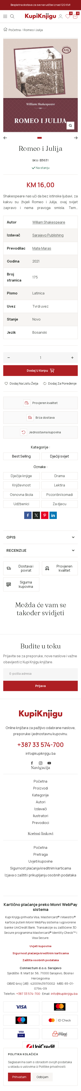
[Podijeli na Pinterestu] (44, 515)
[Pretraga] (12, 16)
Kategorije (40, 795)
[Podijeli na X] (36, 515)
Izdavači (40, 808)
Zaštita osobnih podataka (40, 960)
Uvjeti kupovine (41, 861)
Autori (40, 802)
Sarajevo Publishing (48, 235)
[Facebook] (32, 763)
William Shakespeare (48, 222)
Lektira (59, 485)
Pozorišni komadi (59, 494)
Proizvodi (40, 788)
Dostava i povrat (26, 568)
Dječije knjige (21, 475)
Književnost (21, 485)
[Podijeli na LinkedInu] (53, 515)
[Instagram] (40, 763)
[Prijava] (60, 16)
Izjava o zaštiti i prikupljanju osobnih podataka (40, 875)
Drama (59, 475)
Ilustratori (40, 815)
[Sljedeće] (76, 137)
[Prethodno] (5, 137)
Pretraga (40, 854)
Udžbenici (21, 503)
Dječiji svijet (59, 456)
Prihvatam (19, 1077)
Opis (11, 537)
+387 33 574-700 (28, 994)
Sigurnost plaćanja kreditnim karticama (40, 868)
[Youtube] (49, 763)
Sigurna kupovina (26, 584)
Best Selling (21, 456)
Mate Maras (41, 248)
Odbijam (42, 1077)
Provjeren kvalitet (64, 568)
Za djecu (59, 503)
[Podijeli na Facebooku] (28, 515)
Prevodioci (40, 822)
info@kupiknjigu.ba (64, 994)
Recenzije (16, 550)
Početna (15, 30)
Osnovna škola (21, 494)
